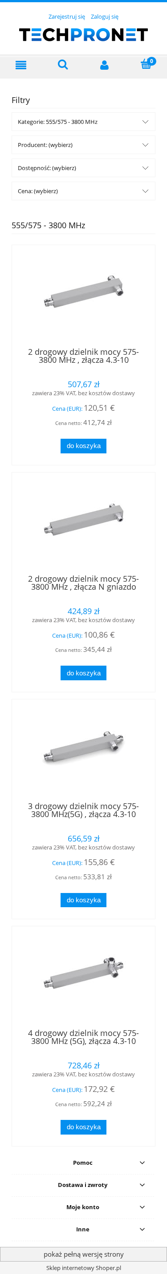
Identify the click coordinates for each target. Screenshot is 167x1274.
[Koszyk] (146, 64)
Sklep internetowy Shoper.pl (83, 1268)
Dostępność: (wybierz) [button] (47, 168)
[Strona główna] (84, 33)
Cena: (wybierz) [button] (38, 191)
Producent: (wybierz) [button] (45, 145)
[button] (21, 65)
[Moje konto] (104, 65)
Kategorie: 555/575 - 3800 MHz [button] (58, 122)
